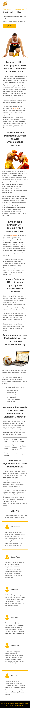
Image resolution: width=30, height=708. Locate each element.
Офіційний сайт (9, 26)
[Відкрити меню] (26, 4)
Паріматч (15, 108)
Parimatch (13, 235)
